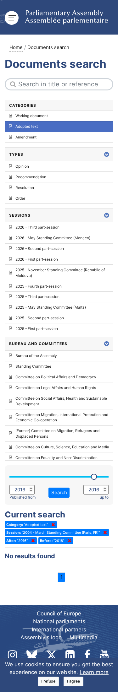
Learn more (94, 672)
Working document (31, 115)
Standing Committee (33, 366)
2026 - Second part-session (39, 248)
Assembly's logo (41, 637)
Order (20, 198)
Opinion (22, 166)
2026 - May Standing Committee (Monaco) (52, 237)
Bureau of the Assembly (36, 355)
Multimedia (84, 637)
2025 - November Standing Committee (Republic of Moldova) (60, 273)
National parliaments (59, 621)
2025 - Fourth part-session (38, 286)
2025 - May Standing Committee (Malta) (50, 307)
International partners (59, 629)
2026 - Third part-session (37, 227)
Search (59, 492)
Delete (52, 525)
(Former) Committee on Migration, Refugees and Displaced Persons (57, 433)
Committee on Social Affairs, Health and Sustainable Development (61, 401)
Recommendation (30, 177)
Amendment (26, 137)
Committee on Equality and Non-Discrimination (56, 457)
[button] (106, 154)
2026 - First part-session (36, 259)
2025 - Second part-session (39, 318)
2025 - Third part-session (37, 296)
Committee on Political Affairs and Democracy (55, 377)
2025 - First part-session (36, 328)
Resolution (24, 187)
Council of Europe (59, 613)
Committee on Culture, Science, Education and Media (62, 447)
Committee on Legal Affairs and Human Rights (55, 387)
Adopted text (26, 126)
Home (16, 47)
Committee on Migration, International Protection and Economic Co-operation (61, 417)
